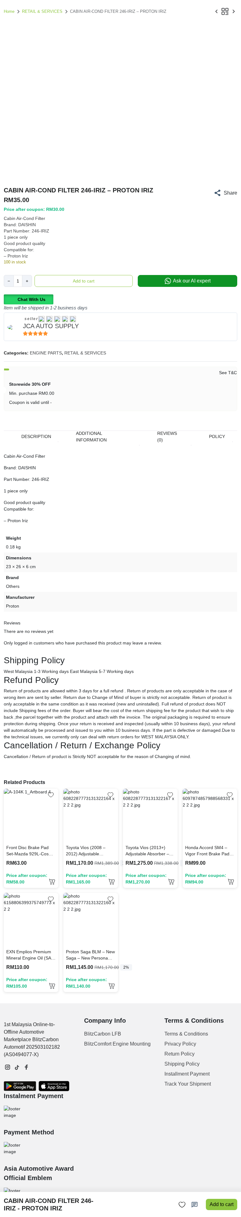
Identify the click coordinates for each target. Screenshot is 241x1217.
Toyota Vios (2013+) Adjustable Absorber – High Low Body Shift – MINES (147, 851)
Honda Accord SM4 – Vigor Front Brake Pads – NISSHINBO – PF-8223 (208, 851)
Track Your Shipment (187, 1084)
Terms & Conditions (186, 1033)
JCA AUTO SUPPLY (51, 326)
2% (126, 967)
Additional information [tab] (91, 436)
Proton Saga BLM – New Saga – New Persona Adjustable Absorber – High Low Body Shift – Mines (90, 955)
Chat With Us (32, 299)
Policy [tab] (217, 436)
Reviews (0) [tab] (167, 436)
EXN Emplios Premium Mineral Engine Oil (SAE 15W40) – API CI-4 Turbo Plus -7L (30, 955)
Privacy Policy (180, 1043)
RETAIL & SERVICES (42, 11)
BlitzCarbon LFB (102, 1033)
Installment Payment (187, 1074)
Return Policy (179, 1054)
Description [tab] (36, 436)
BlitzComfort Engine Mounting (117, 1043)
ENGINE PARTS (46, 352)
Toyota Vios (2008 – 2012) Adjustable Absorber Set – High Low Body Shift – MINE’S (90, 851)
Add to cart (83, 280)
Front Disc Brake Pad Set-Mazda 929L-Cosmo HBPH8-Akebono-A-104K (30, 851)
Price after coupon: (26, 878)
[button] (225, 193)
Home (9, 11)
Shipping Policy (182, 1064)
